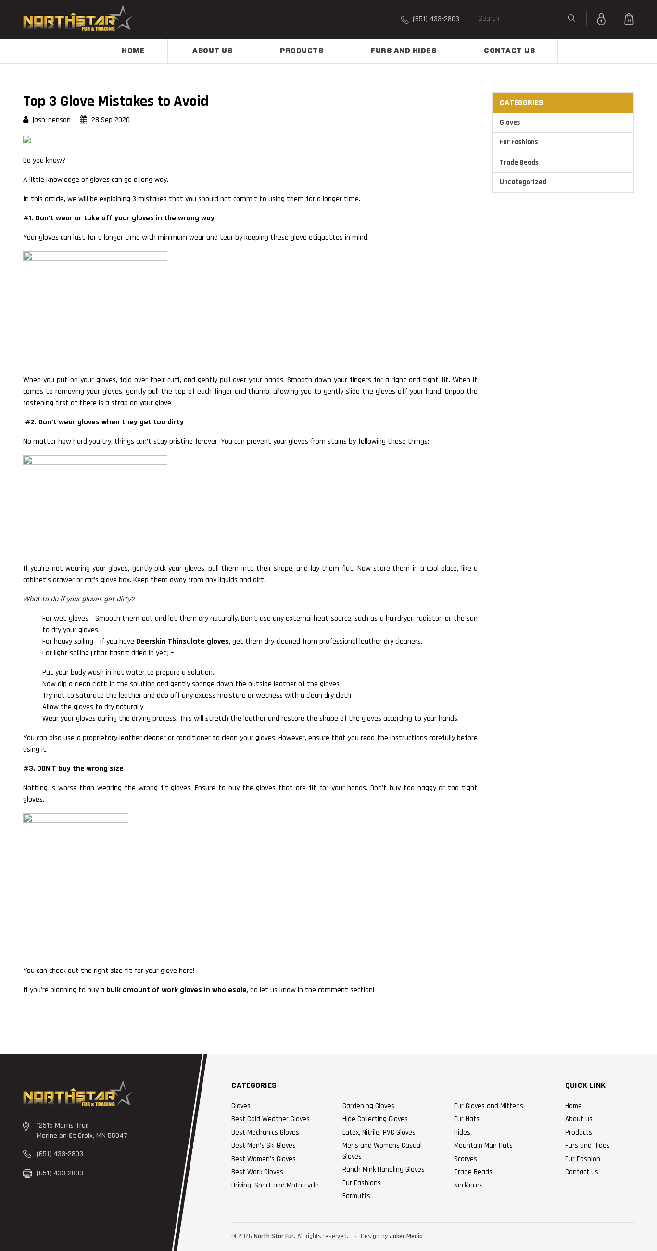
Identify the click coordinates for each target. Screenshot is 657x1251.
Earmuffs (356, 1195)
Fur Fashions (519, 142)
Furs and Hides (403, 51)
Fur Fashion (582, 1158)
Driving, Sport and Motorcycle (275, 1185)
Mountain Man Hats (483, 1145)
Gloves (510, 122)
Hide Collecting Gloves (375, 1118)
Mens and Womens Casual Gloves (382, 1151)
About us (212, 51)
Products (301, 51)
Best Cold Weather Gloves (270, 1118)
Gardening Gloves (368, 1106)
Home (133, 51)
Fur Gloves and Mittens (488, 1106)
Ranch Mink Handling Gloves (383, 1169)
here (186, 971)
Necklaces (468, 1185)
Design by (374, 1236)
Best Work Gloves (257, 1171)
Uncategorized (523, 182)
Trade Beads (519, 162)
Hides (462, 1132)
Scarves (465, 1158)
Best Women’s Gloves (263, 1158)
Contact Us (509, 51)
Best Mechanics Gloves (265, 1132)
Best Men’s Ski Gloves (263, 1145)
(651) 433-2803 (435, 19)
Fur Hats (467, 1118)
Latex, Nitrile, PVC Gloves (379, 1132)
